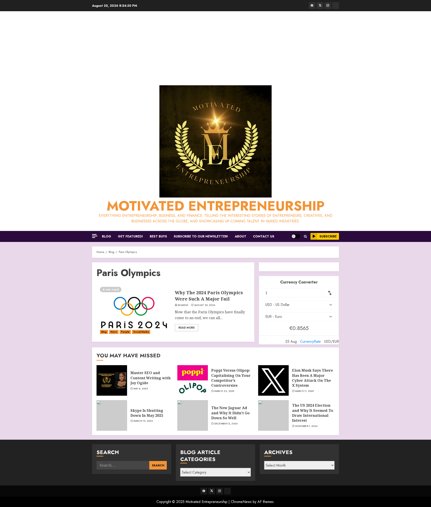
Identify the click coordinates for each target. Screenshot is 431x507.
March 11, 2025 (304, 391)
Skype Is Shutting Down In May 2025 (146, 413)
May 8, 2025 (141, 388)
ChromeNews (241, 501)
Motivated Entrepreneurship (216, 206)
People (125, 332)
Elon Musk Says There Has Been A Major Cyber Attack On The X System (312, 378)
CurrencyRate (310, 341)
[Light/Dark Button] (295, 236)
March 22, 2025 (224, 391)
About (240, 236)
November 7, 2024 (306, 426)
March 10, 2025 (143, 421)
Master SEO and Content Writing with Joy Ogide (150, 377)
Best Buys (158, 236)
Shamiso (183, 305)
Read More (186, 328)
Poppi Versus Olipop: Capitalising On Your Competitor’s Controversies (231, 378)
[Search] (305, 236)
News (113, 332)
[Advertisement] (215, 49)
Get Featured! (130, 236)
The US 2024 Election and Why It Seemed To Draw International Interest (312, 413)
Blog (106, 236)
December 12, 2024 (226, 423)
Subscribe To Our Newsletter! (201, 236)
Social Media (141, 332)
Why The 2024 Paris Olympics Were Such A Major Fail (209, 296)
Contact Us (263, 236)
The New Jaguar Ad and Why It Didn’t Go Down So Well (230, 412)
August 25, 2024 (204, 305)
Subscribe (328, 236)
